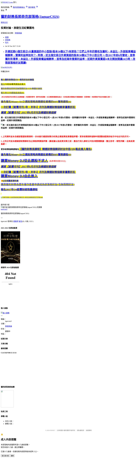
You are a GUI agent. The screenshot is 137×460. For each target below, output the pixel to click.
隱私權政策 (80, 430)
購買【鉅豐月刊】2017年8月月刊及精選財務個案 (28, 112)
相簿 (7, 37)
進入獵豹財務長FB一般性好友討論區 (17, 80)
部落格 (7, 40)
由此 (11, 93)
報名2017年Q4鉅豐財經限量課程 (19, 189)
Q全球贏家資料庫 (11, 181)
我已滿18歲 (5, 456)
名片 (7, 42)
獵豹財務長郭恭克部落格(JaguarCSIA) (30, 16)
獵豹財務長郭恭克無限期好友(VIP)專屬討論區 (21, 88)
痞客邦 (15, 221)
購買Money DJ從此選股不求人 (24, 161)
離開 (12, 456)
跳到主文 (4, 22)
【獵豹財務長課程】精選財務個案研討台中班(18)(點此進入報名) (55, 149)
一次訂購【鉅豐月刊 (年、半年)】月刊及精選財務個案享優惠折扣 (38, 107)
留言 (20, 221)
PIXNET (52, 430)
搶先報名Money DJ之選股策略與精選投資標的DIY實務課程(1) (36, 154)
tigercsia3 (4, 209)
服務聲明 (89, 430)
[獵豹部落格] (7, 407)
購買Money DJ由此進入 (19, 176)
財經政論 (18, 33)
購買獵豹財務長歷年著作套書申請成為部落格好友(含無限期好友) (37, 184)
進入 (3, 84)
